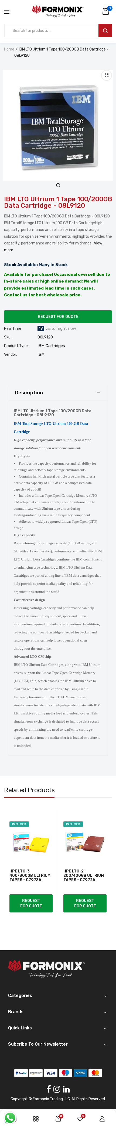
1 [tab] (58, 185)
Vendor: (10, 355)
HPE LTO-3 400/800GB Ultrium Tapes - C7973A (29, 875)
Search (105, 30)
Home (9, 49)
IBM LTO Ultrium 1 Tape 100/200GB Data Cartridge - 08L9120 (58, 202)
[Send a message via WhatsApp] (10, 1117)
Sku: (7, 337)
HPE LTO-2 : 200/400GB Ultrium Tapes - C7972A (83, 875)
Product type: (16, 346)
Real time (12, 329)
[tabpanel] (58, 125)
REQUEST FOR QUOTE (58, 316)
